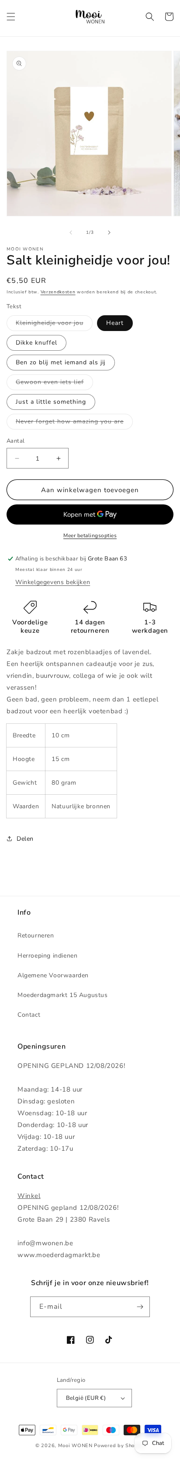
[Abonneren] (139, 1306)
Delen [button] (25, 839)
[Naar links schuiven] (70, 232)
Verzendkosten (58, 292)
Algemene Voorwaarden (53, 975)
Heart (115, 323)
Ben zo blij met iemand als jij (61, 362)
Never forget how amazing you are (74, 423)
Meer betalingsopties (90, 535)
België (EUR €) (86, 1398)
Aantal (15, 441)
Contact (28, 1015)
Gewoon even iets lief (54, 383)
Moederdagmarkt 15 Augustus (62, 995)
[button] (11, 16)
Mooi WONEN (75, 1445)
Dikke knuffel (36, 342)
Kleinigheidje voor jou (54, 324)
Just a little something (51, 402)
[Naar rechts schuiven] (109, 232)
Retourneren (35, 935)
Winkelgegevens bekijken (52, 582)
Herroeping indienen (47, 955)
